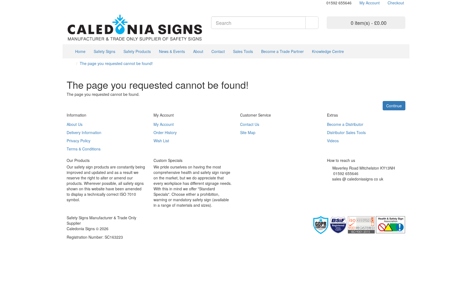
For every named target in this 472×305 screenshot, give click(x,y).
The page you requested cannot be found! (116, 63)
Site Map (247, 132)
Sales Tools (243, 51)
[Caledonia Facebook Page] (84, 2)
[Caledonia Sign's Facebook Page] (328, 185)
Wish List (161, 140)
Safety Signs (104, 51)
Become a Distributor (345, 124)
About (198, 51)
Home (79, 51)
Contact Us (249, 124)
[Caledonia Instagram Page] (80, 2)
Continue (394, 105)
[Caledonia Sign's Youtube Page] (336, 185)
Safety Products (137, 51)
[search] (311, 22)
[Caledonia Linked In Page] (72, 2)
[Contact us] (323, 2)
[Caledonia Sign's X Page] (332, 185)
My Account (164, 124)
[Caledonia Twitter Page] (76, 2)
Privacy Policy (78, 140)
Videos (333, 140)
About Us (74, 124)
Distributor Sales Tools (346, 132)
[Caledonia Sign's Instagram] (340, 185)
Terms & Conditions (84, 149)
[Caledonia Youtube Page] (68, 2)
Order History (165, 132)
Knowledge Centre (328, 51)
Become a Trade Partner (282, 51)
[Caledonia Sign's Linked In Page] (344, 185)
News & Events (172, 51)
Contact (218, 51)
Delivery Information (84, 132)
